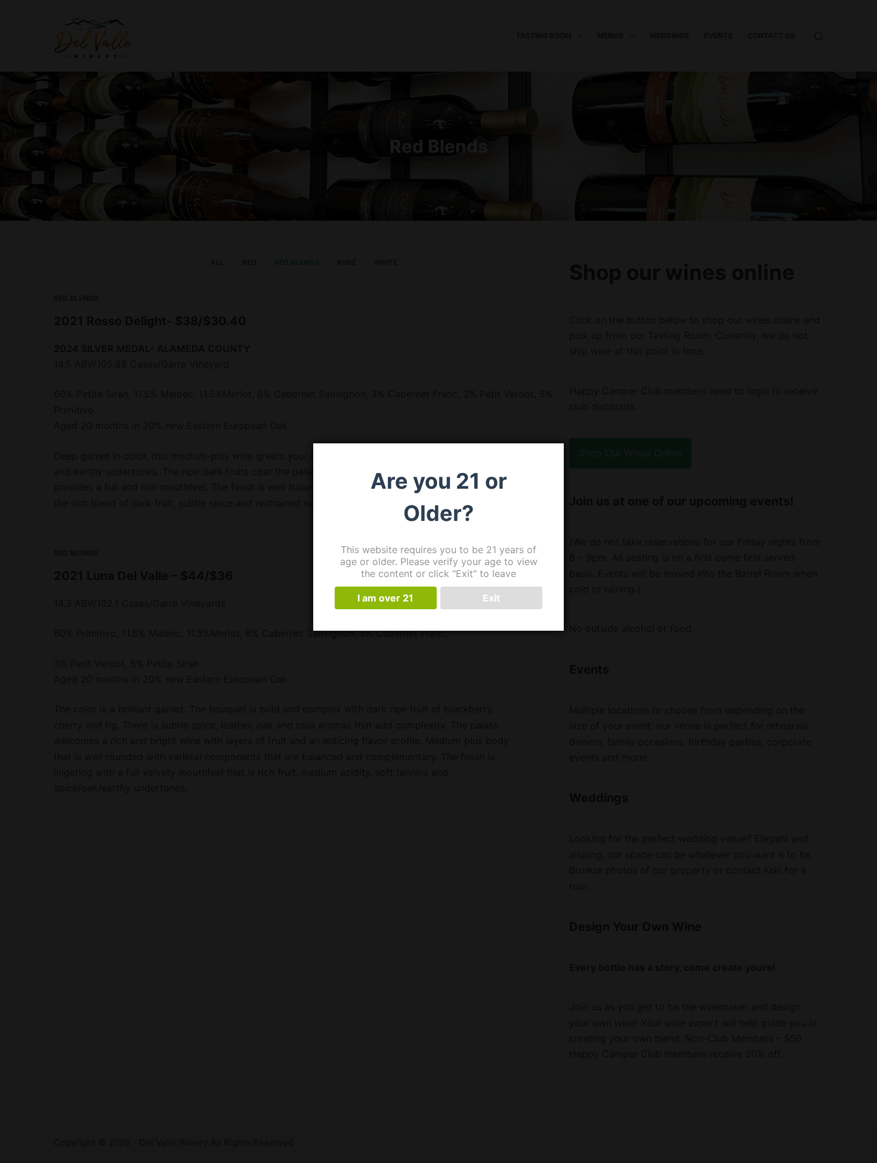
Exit (491, 598)
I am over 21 (385, 598)
